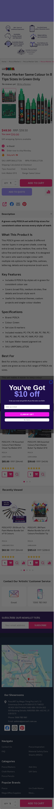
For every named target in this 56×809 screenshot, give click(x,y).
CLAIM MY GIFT (26, 414)
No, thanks (27, 420)
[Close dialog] (50, 381)
